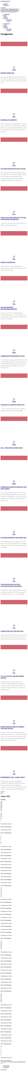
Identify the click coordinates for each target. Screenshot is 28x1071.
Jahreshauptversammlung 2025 (13, 356)
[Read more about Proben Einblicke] (3, 44)
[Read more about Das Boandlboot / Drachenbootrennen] (3, 279)
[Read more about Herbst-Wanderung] (3, 234)
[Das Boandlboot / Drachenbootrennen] (1, 279)
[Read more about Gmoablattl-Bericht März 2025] (3, 376)
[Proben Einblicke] (1, 44)
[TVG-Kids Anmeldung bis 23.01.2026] (1, 140)
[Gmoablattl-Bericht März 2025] (1, 376)
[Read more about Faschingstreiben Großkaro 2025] (3, 509)
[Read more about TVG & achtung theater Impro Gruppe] (3, 648)
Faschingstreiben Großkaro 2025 (13, 537)
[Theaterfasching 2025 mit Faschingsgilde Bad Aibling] (1, 556)
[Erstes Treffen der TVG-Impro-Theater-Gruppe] (1, 698)
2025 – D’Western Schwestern (12, 448)
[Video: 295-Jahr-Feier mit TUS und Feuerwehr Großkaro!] (1, 189)
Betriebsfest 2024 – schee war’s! (13, 777)
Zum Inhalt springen (5, 1)
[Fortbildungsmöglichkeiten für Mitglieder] (1, 458)
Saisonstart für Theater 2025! (12, 631)
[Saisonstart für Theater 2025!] (1, 603)
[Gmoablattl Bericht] (1, 91)
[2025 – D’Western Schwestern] (1, 419)
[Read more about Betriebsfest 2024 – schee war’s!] (3, 749)
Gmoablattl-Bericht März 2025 (12, 405)
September (3, 799)
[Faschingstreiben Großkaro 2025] (1, 509)
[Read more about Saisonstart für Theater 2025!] (3, 603)
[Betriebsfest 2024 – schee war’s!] (1, 749)
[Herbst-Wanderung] (1, 234)
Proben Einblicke (7, 73)
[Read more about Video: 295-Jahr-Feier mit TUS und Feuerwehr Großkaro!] (3, 189)
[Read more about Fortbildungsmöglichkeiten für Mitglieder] (3, 458)
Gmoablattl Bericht (9, 120)
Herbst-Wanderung (8, 262)
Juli (1, 793)
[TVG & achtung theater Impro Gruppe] (1, 648)
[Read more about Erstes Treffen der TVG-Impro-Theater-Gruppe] (3, 698)
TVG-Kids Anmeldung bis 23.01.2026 (13, 168)
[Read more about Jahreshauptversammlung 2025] (3, 327)
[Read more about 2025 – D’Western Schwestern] (3, 419)
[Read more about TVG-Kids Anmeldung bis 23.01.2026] (3, 140)
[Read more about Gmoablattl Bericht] (3, 91)
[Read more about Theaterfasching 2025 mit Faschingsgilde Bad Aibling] (3, 556)
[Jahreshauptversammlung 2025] (1, 327)
